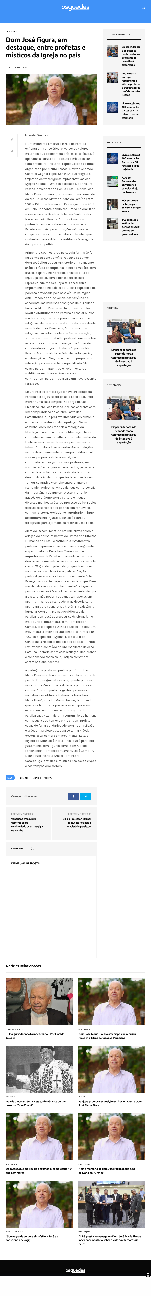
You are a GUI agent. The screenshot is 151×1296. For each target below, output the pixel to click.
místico (37, 778)
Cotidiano (11, 1164)
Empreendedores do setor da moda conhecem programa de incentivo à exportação (123, 357)
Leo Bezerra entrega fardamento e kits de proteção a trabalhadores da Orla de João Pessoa (131, 84)
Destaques (11, 31)
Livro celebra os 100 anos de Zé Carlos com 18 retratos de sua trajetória (131, 110)
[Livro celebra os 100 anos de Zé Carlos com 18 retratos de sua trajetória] (112, 107)
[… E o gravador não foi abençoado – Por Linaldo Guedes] (39, 1001)
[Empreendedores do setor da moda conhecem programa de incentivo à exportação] (112, 50)
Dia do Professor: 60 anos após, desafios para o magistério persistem (77, 823)
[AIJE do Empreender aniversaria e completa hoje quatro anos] (112, 181)
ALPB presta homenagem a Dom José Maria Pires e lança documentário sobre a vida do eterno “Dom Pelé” (109, 1240)
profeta (48, 778)
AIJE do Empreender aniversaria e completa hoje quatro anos (130, 185)
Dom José (25, 778)
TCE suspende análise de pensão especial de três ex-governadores (131, 227)
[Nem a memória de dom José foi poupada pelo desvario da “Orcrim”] (111, 1136)
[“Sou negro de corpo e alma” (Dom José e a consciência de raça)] (39, 1204)
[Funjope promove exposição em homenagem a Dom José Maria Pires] (111, 1069)
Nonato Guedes (14, 1232)
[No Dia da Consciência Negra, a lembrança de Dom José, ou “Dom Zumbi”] (39, 1069)
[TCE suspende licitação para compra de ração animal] (112, 204)
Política (10, 1097)
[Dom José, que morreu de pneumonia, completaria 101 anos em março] (39, 1136)
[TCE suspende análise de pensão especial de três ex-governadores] (112, 223)
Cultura (83, 1097)
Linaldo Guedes (14, 1029)
